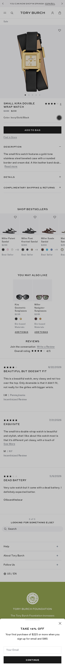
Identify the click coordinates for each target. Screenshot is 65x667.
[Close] (60, 623)
